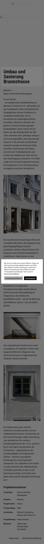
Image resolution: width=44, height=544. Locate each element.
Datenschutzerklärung (11, 274)
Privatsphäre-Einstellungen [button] (13, 278)
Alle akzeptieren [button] (30, 278)
